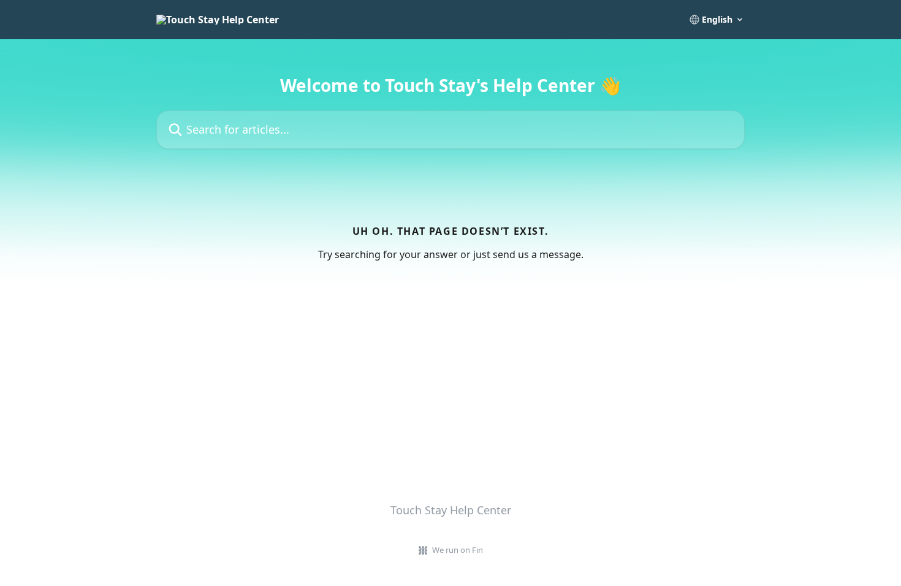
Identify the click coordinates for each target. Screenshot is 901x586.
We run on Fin (457, 549)
